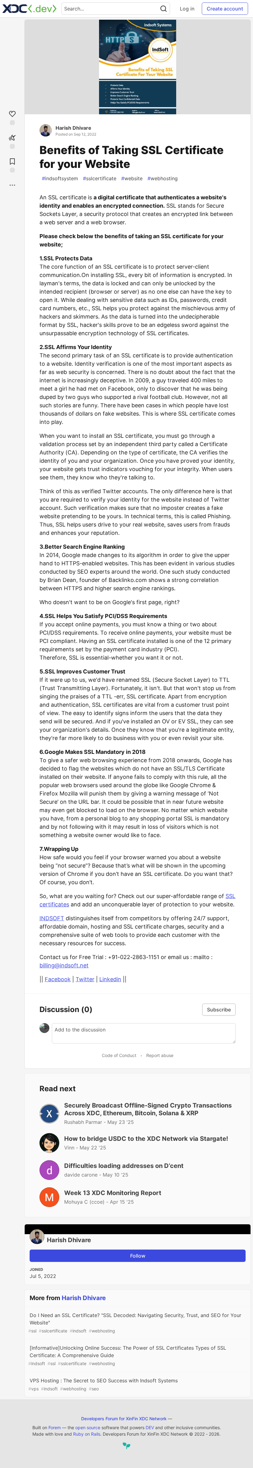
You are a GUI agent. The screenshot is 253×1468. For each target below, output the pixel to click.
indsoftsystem (60, 178)
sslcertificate (99, 178)
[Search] (163, 8)
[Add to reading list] (12, 164)
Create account (225, 9)
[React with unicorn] (12, 141)
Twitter (85, 979)
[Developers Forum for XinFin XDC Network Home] (29, 8)
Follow (137, 1256)
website (132, 178)
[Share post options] (12, 185)
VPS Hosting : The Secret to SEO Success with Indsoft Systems (103, 1384)
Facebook (58, 979)
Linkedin (110, 979)
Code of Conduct (119, 1055)
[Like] (12, 117)
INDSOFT (51, 918)
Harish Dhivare (73, 128)
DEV (150, 1427)
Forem (54, 1427)
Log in (187, 9)
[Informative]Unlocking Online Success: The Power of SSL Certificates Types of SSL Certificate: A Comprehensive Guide (127, 1355)
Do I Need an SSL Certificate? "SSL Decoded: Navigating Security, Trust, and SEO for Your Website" (134, 1322)
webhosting (162, 178)
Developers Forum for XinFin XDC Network (124, 1418)
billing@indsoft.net (64, 965)
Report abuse (159, 1055)
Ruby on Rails (86, 1434)
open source (87, 1427)
